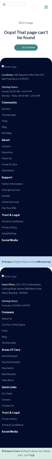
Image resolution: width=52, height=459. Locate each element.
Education (7, 152)
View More (8, 380)
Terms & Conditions (12, 221)
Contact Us (8, 405)
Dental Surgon (10, 356)
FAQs (5, 121)
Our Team (7, 393)
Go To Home (28, 47)
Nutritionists (9, 374)
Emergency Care (11, 190)
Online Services (10, 202)
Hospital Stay (9, 233)
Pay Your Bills (9, 208)
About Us (7, 158)
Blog (4, 127)
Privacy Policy (9, 227)
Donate (6, 196)
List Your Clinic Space (13, 324)
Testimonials (9, 115)
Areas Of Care (9, 164)
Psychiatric (8, 368)
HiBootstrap (43, 261)
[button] (38, 7)
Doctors (6, 109)
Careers (6, 146)
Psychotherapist (11, 362)
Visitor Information (12, 184)
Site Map (7, 133)
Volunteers (8, 170)
